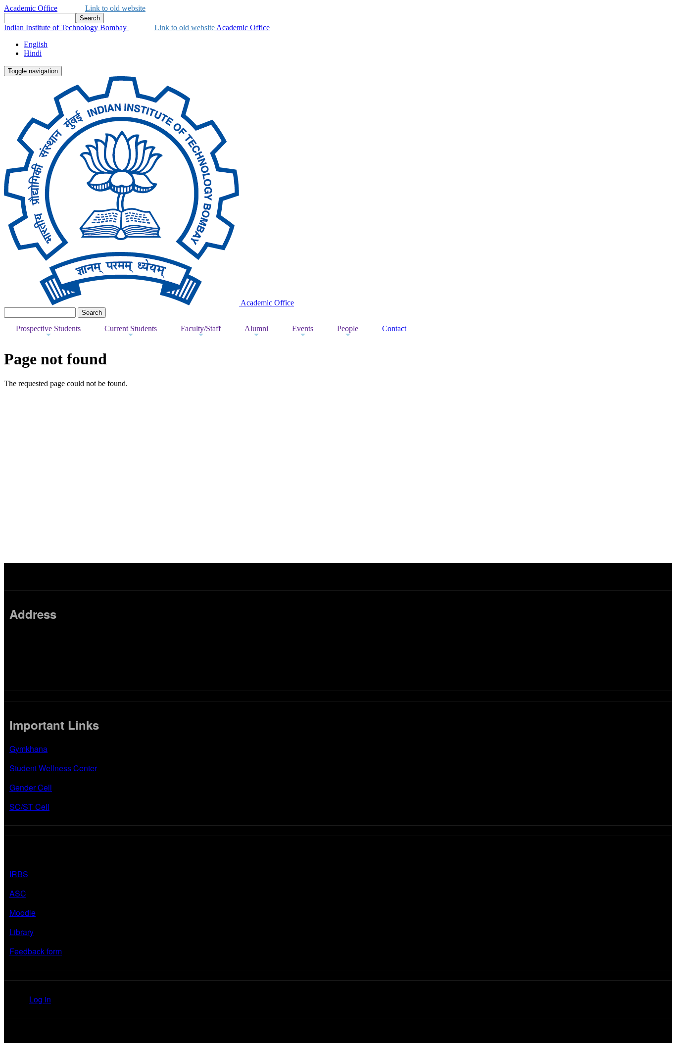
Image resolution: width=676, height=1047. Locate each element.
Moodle (22, 912)
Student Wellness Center (53, 768)
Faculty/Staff (201, 332)
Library (21, 932)
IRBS (18, 874)
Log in (40, 999)
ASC (17, 893)
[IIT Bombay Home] (122, 303)
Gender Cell (30, 787)
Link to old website (115, 8)
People (347, 332)
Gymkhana (28, 748)
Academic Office (30, 8)
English (36, 44)
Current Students (130, 332)
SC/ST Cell (29, 806)
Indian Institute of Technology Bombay (66, 27)
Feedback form (35, 951)
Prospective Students (48, 332)
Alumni (256, 332)
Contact (394, 328)
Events (302, 332)
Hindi (33, 53)
